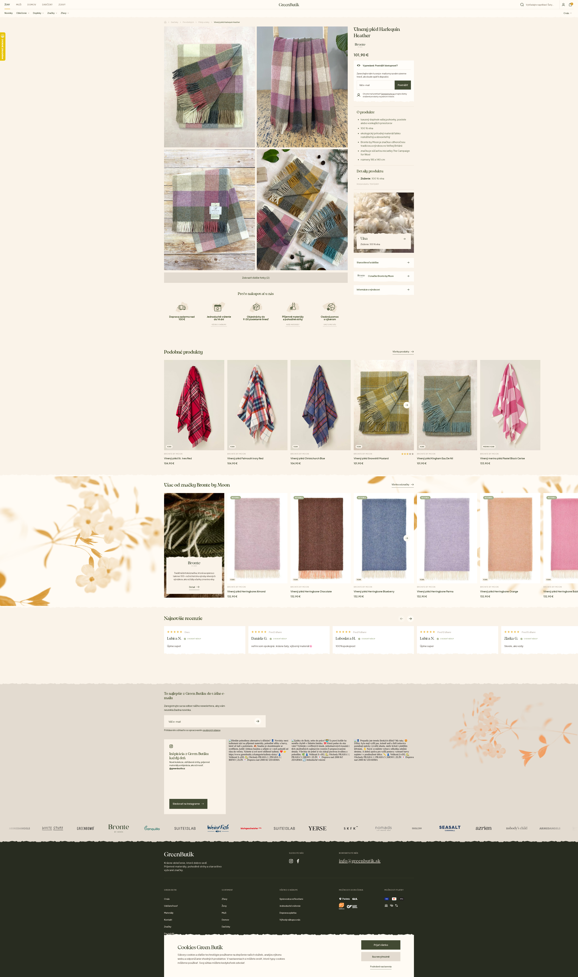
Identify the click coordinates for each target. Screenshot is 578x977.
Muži (19, 4)
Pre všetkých (188, 22)
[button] (406, 405)
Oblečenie (21, 13)
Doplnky (37, 13)
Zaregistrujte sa (388, 94)
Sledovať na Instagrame (186, 803)
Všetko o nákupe (219, 324)
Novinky (9, 13)
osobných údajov (211, 730)
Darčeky (47, 4)
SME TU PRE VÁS (330, 324)
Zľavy (63, 13)
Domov (31, 4)
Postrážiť (403, 85)
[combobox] (541, 4)
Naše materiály (292, 324)
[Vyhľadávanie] (539, 4)
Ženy (7, 4)
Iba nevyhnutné (381, 956)
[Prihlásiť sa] (563, 4)
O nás (566, 13)
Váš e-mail (175, 721)
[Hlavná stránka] (289, 4)
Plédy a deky (203, 22)
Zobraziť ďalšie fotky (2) (256, 277)
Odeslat (257, 721)
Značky (51, 13)
